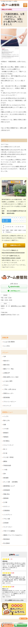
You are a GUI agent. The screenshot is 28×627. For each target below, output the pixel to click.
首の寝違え (6, 441)
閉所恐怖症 (6, 539)
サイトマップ (7, 405)
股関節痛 (5, 498)
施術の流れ (6, 364)
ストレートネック (8, 445)
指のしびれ (6, 420)
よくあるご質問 (7, 381)
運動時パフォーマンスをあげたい (12, 535)
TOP (4, 356)
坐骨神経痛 (6, 490)
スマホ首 (5, 428)
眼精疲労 (5, 432)
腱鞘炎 (5, 461)
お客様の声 (6, 373)
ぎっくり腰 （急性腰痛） (11, 482)
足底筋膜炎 (6, 510)
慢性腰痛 (5, 478)
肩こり (5, 449)
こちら (19, 306)
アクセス (5, 385)
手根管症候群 (7, 465)
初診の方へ (6, 360)
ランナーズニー (7, 527)
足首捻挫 (5, 523)
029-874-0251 (10, 213)
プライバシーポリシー (9, 401)
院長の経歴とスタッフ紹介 (11, 377)
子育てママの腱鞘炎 (9, 531)
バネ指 (5, 469)
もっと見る (6, 346)
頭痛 (4, 424)
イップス (5, 416)
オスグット (6, 506)
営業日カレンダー (8, 393)
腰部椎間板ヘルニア (9, 486)
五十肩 (5, 453)
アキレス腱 (6, 518)
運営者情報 (6, 397)
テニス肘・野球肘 (8, 457)
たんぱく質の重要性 (9, 342)
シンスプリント (7, 514)
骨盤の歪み (6, 494)
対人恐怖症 (6, 543)
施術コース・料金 (8, 369)
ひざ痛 (5, 502)
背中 (4, 473)
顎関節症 (5, 437)
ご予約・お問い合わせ (9, 389)
